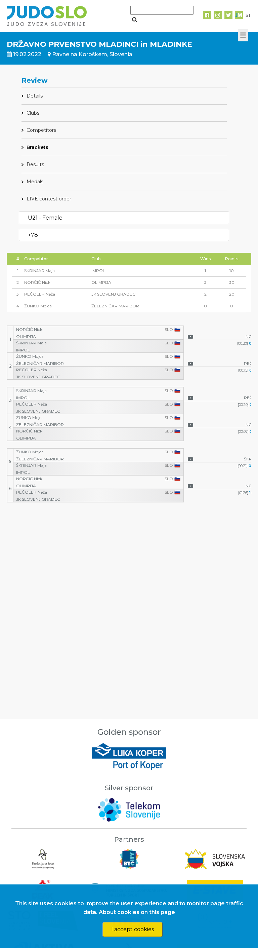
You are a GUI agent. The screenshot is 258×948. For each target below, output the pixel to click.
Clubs (33, 113)
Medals (35, 182)
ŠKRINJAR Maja (31, 343)
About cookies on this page (137, 912)
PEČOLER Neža (31, 370)
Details (35, 96)
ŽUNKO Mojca (30, 356)
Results (35, 164)
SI (248, 15)
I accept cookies (132, 929)
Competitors (41, 130)
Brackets (37, 147)
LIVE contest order (49, 199)
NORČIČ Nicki (29, 329)
